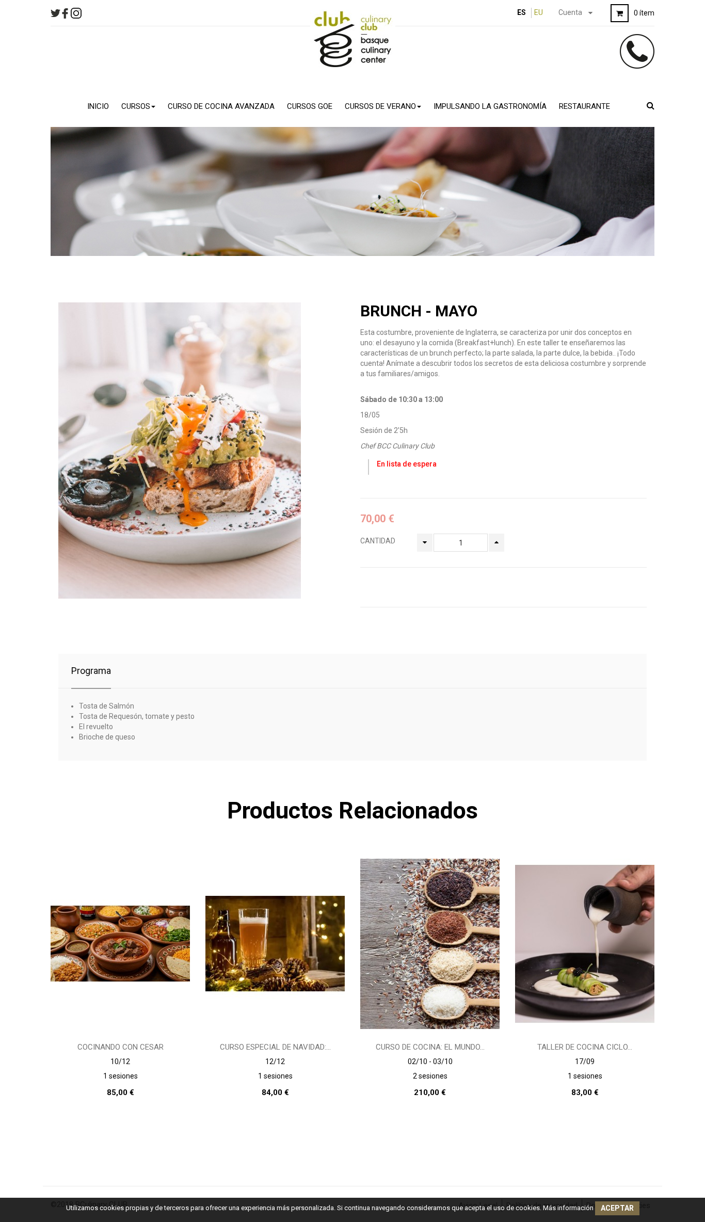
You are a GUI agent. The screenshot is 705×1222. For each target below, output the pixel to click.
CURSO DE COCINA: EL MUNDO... (430, 1047)
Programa (91, 670)
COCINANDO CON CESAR (120, 1047)
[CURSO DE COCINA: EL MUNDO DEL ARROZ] (430, 943)
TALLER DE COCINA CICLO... (584, 1047)
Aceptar (617, 1208)
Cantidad (377, 541)
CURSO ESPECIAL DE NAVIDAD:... (275, 1047)
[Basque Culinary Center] (352, 39)
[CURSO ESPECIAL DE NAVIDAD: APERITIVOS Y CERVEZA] (275, 943)
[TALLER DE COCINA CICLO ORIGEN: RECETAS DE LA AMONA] (584, 943)
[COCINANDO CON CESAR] (120, 943)
